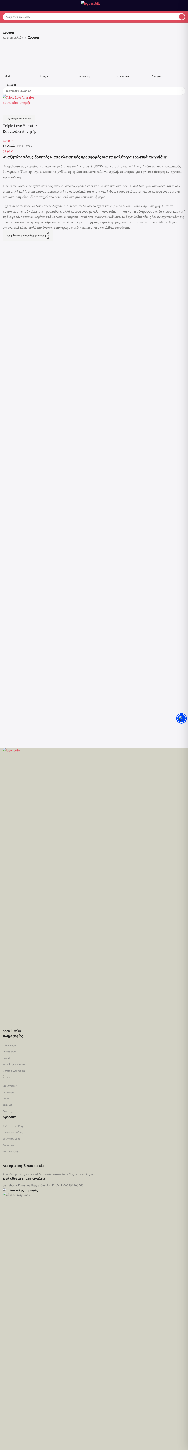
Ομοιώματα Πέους (13, 1132)
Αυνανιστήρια (10, 1151)
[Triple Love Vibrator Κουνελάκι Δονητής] (24, 346)
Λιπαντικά (8, 1145)
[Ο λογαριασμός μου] (184, 5)
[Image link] (94, 887)
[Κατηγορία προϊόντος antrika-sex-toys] (94, 184)
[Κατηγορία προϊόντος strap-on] (57, 184)
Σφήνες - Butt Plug (13, 1126)
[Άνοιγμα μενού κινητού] (4, 5)
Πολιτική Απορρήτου (14, 1070)
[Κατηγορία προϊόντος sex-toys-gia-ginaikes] (131, 184)
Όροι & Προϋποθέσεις (14, 1064)
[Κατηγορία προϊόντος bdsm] (19, 184)
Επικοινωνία (9, 1051)
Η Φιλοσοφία (10, 1045)
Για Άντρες (9, 1092)
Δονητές (7, 1111)
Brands (7, 1058)
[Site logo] (94, 5)
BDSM (6, 1098)
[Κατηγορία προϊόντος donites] (168, 184)
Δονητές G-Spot (11, 1139)
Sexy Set (7, 1105)
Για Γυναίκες (10, 1085)
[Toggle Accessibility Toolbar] (181, 718)
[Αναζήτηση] (182, 17)
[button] (19, 365)
